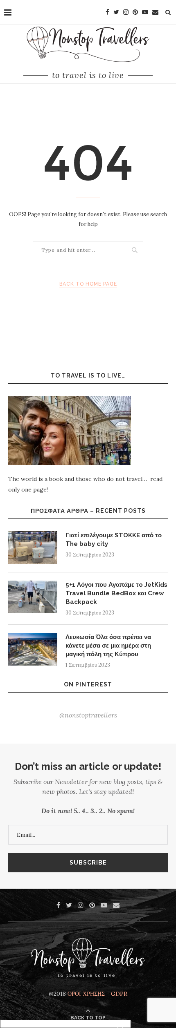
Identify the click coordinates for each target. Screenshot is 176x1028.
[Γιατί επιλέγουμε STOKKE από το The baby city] (32, 547)
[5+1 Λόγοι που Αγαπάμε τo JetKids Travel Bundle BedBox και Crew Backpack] (32, 597)
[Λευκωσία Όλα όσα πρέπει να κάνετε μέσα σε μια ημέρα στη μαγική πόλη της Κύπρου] (32, 649)
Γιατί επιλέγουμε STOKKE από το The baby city (113, 540)
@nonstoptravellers (88, 715)
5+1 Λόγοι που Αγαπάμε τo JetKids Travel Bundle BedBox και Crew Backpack (116, 593)
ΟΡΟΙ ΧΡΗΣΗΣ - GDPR (97, 993)
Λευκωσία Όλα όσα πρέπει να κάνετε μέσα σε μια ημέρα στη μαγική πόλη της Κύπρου (108, 645)
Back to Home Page (88, 284)
